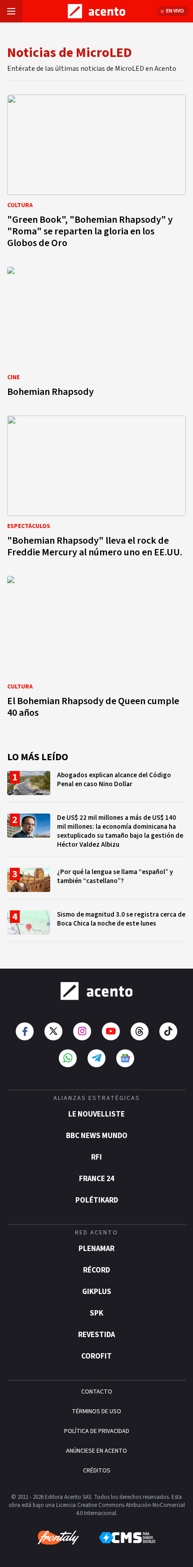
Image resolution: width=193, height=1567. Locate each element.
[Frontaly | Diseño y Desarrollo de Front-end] (58, 1538)
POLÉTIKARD (96, 1200)
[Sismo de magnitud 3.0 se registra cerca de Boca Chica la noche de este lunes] (96, 925)
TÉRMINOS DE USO (96, 1411)
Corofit (96, 1356)
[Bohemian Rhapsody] (96, 334)
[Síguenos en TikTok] (168, 1031)
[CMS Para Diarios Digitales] (127, 1537)
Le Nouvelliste (96, 1114)
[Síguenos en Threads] (140, 1031)
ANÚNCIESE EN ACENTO (96, 1450)
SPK (96, 1313)
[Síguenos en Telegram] (96, 1058)
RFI (96, 1157)
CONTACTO (96, 1391)
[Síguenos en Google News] (125, 1058)
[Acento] (96, 991)
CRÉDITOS (96, 1470)
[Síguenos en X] (53, 1031)
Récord (96, 1270)
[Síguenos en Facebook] (25, 1031)
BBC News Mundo (96, 1135)
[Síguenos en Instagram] (82, 1031)
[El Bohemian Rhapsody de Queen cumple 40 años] (96, 649)
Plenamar (96, 1248)
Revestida (96, 1334)
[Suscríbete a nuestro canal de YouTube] (111, 1031)
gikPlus (96, 1291)
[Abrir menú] (11, 11)
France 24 (96, 1178)
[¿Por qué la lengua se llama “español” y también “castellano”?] (96, 883)
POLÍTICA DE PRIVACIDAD (96, 1431)
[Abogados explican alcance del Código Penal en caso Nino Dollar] (96, 786)
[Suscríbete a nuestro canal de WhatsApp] (68, 1058)
